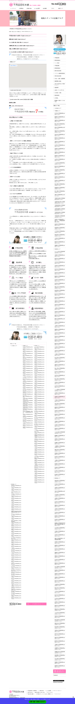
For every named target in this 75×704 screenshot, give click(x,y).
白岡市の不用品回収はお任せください (39, 433)
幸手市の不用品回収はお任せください (39, 422)
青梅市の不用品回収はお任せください (16, 542)
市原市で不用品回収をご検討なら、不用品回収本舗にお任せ (28, 412)
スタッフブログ (50, 692)
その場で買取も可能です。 (34, 258)
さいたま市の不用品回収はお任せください (39, 347)
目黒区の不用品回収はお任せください (16, 523)
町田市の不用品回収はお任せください (16, 583)
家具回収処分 (57, 60)
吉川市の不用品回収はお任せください (39, 429)
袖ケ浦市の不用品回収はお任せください (28, 390)
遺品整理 (56, 87)
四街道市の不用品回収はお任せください (28, 421)
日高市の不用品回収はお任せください (39, 427)
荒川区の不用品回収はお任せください (16, 527)
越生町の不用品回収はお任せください (39, 442)
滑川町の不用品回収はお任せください (39, 444)
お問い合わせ (30, 692)
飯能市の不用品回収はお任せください (39, 362)
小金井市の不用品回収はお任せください (16, 549)
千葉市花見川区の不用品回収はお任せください (28, 401)
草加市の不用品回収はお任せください (39, 384)
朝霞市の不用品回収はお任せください (39, 394)
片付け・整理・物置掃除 (60, 78)
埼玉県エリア (36, 345)
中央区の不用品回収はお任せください (16, 488)
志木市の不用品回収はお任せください (39, 397)
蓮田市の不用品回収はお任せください (39, 416)
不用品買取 (57, 65)
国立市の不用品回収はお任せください (16, 547)
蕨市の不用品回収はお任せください (39, 388)
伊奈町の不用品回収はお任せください (39, 435)
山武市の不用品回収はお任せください (28, 375)
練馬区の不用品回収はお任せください (16, 525)
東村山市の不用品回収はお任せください (16, 572)
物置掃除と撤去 (58, 81)
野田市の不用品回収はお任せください (28, 362)
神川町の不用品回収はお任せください (39, 472)
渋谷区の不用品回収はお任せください (16, 519)
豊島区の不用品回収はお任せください (16, 532)
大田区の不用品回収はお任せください (16, 503)
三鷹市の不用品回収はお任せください (16, 585)
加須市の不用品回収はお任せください (39, 364)
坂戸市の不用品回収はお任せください (39, 420)
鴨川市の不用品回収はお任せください (28, 384)
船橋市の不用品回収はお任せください (28, 349)
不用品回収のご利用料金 (32, 690)
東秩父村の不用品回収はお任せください (39, 467)
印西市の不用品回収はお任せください (28, 369)
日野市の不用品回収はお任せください (16, 577)
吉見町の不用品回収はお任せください (39, 452)
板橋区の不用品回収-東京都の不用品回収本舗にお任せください (16, 512)
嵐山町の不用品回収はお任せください (39, 446)
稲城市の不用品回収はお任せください (16, 540)
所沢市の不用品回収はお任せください (39, 360)
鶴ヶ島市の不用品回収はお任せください (39, 424)
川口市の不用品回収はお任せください (39, 354)
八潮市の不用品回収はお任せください (39, 409)
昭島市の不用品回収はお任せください (16, 536)
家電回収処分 (57, 68)
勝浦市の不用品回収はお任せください (28, 373)
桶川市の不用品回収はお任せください (39, 403)
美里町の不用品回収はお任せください (39, 470)
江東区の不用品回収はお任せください (16, 517)
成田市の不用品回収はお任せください (28, 364)
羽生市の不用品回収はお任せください (39, 375)
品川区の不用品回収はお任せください (16, 499)
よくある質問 (48, 690)
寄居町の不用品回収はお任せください (39, 476)
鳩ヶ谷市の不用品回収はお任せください (39, 418)
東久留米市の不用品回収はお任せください (16, 570)
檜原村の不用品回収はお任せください (16, 598)
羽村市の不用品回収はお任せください (16, 568)
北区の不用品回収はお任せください (16, 492)
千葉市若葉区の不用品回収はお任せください (28, 405)
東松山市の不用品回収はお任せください (39, 369)
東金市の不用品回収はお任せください (28, 425)
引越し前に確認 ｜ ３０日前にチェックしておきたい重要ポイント (40, 693)
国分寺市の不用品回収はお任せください (16, 551)
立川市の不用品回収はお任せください (16, 557)
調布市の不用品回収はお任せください (16, 562)
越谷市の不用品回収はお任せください (39, 386)
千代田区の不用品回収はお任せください (16, 494)
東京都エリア (13, 484)
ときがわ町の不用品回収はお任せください (39, 457)
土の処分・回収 (58, 92)
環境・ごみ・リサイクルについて (16, 105)
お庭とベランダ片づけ (59, 90)
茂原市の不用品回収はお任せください (28, 371)
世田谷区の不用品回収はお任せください (16, 486)
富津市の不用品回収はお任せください (28, 388)
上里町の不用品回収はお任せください (39, 474)
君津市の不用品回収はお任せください (28, 386)
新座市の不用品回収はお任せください (39, 401)
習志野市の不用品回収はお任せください (28, 417)
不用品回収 (57, 57)
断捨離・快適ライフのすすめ (60, 101)
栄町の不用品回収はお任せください (28, 397)
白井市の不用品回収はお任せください (28, 367)
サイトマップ (57, 693)
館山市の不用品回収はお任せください (28, 379)
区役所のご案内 (12, 102)
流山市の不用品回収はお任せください (28, 360)
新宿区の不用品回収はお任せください (16, 507)
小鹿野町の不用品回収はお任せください (39, 465)
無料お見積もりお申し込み (40, 692)
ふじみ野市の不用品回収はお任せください (39, 431)
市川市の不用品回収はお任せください (28, 347)
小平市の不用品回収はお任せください (16, 553)
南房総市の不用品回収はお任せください (28, 392)
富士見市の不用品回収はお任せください (39, 412)
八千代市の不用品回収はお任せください (28, 419)
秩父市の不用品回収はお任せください (39, 358)
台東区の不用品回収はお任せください (16, 497)
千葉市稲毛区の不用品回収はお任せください (28, 403)
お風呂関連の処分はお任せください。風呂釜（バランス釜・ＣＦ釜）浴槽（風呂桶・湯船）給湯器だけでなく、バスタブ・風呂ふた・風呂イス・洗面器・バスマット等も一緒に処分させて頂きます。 (37, 299)
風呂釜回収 (57, 95)
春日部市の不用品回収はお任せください (39, 371)
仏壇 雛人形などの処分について (60, 84)
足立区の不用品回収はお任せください (16, 534)
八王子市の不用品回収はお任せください (16, 566)
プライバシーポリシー (57, 690)
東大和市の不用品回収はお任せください (16, 575)
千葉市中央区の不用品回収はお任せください (28, 399)
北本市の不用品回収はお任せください (39, 407)
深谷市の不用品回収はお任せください (39, 379)
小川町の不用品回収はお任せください (39, 448)
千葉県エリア (25, 345)
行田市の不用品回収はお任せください (39, 356)
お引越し (56, 97)
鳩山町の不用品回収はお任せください (39, 454)
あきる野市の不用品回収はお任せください (16, 538)
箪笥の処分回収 (58, 75)
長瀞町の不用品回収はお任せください (39, 463)
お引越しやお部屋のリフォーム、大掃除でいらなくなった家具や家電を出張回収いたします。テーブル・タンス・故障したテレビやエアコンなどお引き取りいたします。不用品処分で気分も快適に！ (18, 253)
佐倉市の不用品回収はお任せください (28, 415)
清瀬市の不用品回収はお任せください (16, 545)
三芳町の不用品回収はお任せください (39, 437)
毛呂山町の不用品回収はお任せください (39, 440)
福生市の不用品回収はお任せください (16, 581)
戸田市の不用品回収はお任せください (39, 390)
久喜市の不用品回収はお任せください (39, 405)
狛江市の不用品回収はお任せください (16, 555)
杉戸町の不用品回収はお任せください (39, 480)
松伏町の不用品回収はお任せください (39, 482)
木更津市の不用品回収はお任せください (28, 382)
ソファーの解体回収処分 (60, 73)
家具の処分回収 (58, 70)
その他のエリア (14, 345)
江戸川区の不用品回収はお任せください (16, 515)
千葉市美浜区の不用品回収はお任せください (28, 407)
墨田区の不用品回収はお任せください (16, 501)
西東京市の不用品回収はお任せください (16, 564)
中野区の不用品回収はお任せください (16, 490)
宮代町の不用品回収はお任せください (39, 478)
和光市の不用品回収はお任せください (39, 399)
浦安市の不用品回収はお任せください (28, 352)
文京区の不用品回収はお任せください (16, 505)
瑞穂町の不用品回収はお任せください (28, 428)
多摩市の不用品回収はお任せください (16, 560)
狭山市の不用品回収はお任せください (39, 373)
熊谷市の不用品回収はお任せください (39, 352)
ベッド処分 (57, 62)
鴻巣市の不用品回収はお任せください (39, 377)
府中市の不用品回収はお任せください (16, 579)
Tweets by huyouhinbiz (58, 682)
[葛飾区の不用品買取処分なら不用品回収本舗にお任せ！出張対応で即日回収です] (19, 5)
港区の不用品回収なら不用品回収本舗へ (16, 521)
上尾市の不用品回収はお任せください (39, 382)
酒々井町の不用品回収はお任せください (28, 394)
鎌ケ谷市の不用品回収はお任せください (28, 354)
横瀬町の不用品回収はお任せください (39, 459)
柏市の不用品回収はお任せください (28, 356)
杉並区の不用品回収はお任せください (16, 509)
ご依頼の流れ (41, 690)
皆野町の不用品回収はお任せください (39, 461)
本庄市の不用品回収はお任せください (39, 367)
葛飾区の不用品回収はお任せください (16, 530)
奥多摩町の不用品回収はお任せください (16, 592)
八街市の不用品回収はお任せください (28, 423)
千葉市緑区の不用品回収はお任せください (28, 409)
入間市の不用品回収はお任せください (39, 392)
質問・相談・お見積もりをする (36, 701)
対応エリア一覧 (13, 343)
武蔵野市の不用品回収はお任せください (16, 587)
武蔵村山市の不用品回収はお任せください (16, 590)
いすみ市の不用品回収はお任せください (28, 377)
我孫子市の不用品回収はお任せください (28, 358)
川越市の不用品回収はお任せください (39, 349)
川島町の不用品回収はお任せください (39, 450)
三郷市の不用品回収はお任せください (39, 414)
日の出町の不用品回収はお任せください (16, 594)
